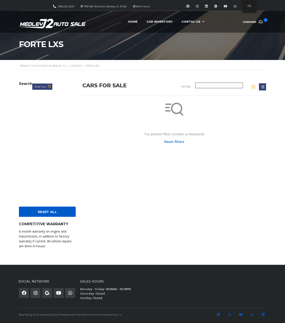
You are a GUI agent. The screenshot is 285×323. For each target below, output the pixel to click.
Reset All (41, 86)
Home (133, 21)
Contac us (190, 21)
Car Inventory (160, 21)
